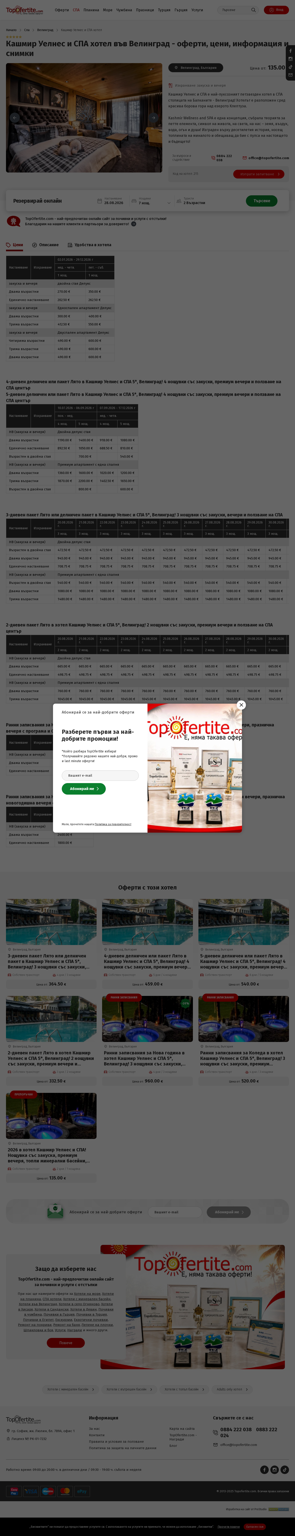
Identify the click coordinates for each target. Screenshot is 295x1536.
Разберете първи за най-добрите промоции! (98, 735)
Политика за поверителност (113, 824)
